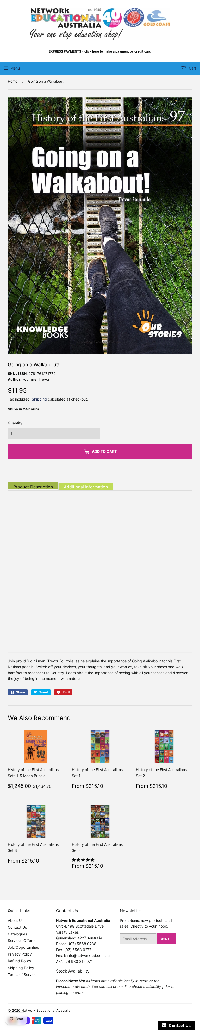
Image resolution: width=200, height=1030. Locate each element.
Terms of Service (22, 974)
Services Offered (22, 940)
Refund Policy (19, 961)
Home (12, 81)
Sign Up (166, 939)
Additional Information (86, 486)
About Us (15, 920)
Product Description (33, 486)
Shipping (39, 399)
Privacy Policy (20, 954)
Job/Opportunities (23, 947)
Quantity (15, 423)
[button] (83, 860)
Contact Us (17, 927)
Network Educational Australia (45, 1010)
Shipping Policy (21, 967)
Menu (15, 68)
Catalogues (17, 934)
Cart (192, 68)
